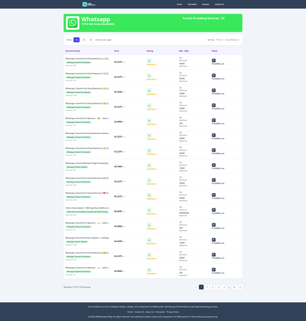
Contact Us (219, 4)
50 (91, 39)
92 (234, 287)
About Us (150, 312)
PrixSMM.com (218, 64)
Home (179, 4)
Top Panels (192, 4)
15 (76, 39)
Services (205, 4)
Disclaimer (160, 312)
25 (84, 39)
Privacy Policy (173, 312)
